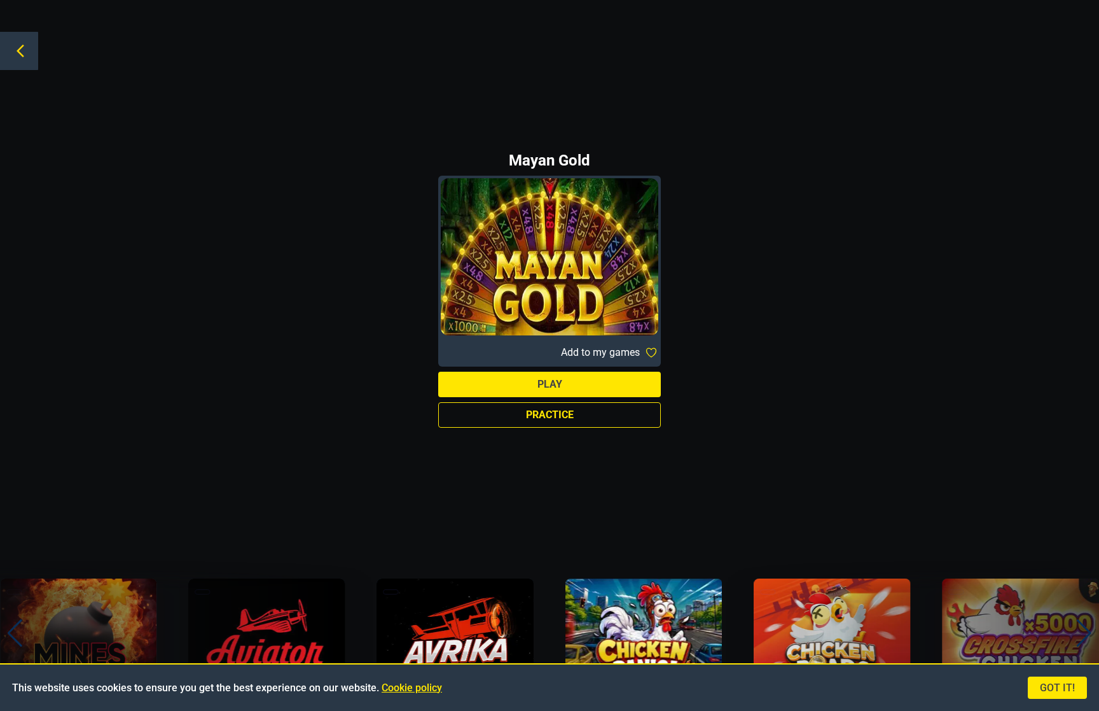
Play (549, 384)
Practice (550, 415)
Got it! (1057, 688)
